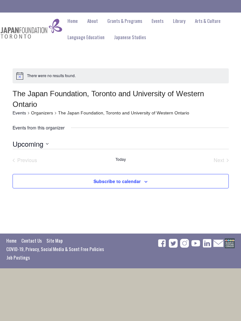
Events (19, 112)
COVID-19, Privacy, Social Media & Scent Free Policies (55, 248)
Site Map (54, 240)
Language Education (85, 37)
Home (72, 20)
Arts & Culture (208, 20)
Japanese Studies (130, 37)
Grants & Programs (124, 20)
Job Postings (18, 257)
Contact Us (31, 240)
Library (179, 20)
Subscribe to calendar (117, 181)
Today (120, 159)
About (92, 20)
